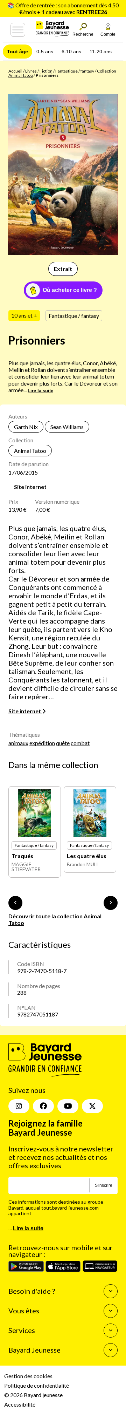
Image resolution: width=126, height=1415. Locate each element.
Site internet (30, 486)
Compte (107, 34)
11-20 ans (101, 51)
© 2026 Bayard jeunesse (33, 1395)
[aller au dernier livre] (15, 903)
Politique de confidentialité (36, 1385)
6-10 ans (71, 51)
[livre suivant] (111, 903)
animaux (18, 743)
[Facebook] (43, 1106)
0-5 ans (44, 51)
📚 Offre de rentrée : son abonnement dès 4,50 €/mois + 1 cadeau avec (63, 8)
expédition (42, 743)
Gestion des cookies (28, 1376)
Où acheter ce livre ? (70, 290)
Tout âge (17, 51)
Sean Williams (67, 426)
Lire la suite (40, 390)
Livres (31, 71)
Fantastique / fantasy (74, 71)
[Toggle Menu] (17, 30)
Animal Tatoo (30, 450)
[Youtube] (67, 1106)
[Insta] (18, 1106)
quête (63, 743)
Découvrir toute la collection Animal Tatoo (55, 919)
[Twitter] (92, 1106)
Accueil (15, 71)
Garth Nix (26, 426)
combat (80, 743)
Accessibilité (19, 1404)
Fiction (46, 71)
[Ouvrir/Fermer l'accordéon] (111, 1291)
